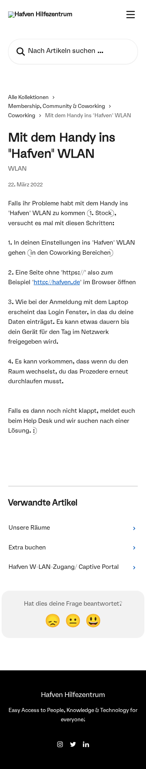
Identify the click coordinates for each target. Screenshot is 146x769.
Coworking (21, 115)
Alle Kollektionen (28, 97)
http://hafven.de (57, 282)
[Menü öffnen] (130, 14)
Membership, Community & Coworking (56, 106)
